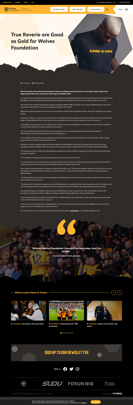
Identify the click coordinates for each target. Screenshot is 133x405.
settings (83, 403)
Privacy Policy (37, 393)
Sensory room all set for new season (102, 325)
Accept (96, 402)
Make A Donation (78, 9)
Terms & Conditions (47, 393)
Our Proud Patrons (95, 9)
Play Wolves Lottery (59, 9)
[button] (6, 254)
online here (74, 211)
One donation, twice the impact (28, 324)
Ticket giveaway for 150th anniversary (63, 325)
